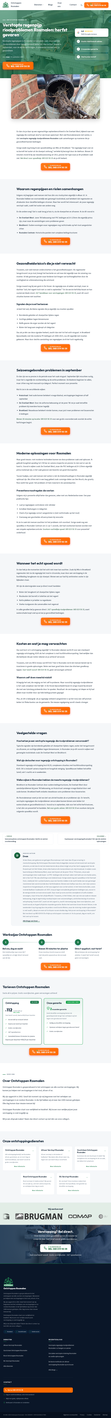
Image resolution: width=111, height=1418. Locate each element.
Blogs (50, 4)
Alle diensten (8, 1366)
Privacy (82, 1415)
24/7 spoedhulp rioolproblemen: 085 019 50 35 (65, 609)
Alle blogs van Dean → (31, 921)
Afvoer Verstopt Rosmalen (12, 1345)
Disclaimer (97, 1415)
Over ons (60, 5)
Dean (8, 57)
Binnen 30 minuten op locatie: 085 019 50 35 (34, 419)
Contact (73, 4)
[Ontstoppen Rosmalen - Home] (6, 5)
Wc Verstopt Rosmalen (11, 1361)
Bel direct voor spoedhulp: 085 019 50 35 (36, 158)
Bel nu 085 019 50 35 (15, 1390)
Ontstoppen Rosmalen (16, 5)
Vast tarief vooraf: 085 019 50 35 (36, 669)
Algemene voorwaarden (70, 1415)
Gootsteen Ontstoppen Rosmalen (15, 1350)
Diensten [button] (38, 4)
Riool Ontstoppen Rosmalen (13, 1356)
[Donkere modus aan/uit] (81, 5)
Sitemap (105, 1415)
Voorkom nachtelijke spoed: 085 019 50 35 (60, 529)
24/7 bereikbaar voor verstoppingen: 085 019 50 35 (56, 293)
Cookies (89, 1415)
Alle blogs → (53, 1370)
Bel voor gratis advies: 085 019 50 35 (62, 808)
